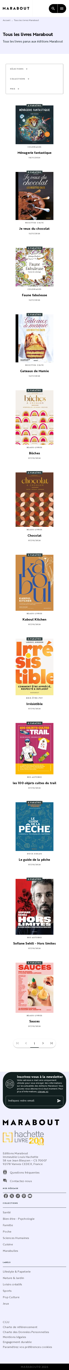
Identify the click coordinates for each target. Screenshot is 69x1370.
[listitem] (6, 1196)
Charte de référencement (20, 1327)
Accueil (6, 20)
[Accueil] (18, 8)
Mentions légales (14, 1337)
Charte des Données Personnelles (26, 1332)
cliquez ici (43, 1091)
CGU (6, 1322)
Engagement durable (17, 1342)
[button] (19, 69)
